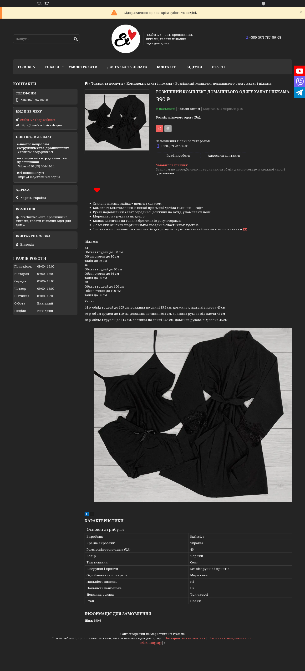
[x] (92, 515)
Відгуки (194, 67)
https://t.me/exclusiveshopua (41, 125)
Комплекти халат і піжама (149, 83)
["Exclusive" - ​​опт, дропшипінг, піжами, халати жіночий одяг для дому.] (126, 39)
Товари (52, 67)
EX (245, 229)
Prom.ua (179, 634)
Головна (26, 67)
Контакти (167, 67)
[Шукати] (75, 39)
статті (218, 67)
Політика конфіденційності (230, 638)
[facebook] (87, 515)
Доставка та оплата (127, 67)
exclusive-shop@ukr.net (37, 120)
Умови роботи (83, 67)
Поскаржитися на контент (185, 638)
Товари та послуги (107, 83)
